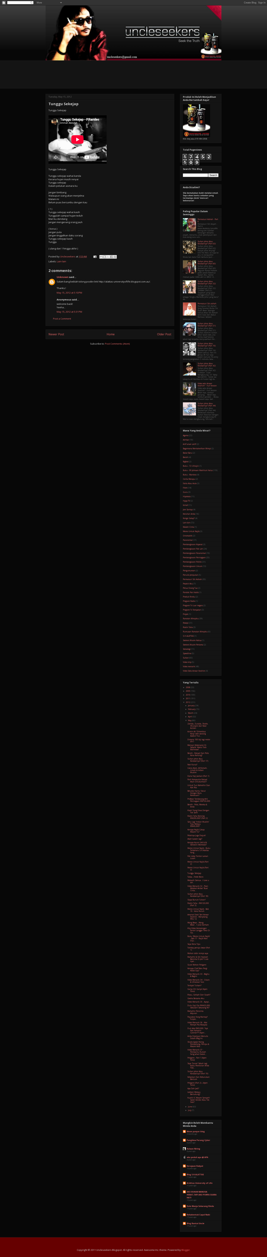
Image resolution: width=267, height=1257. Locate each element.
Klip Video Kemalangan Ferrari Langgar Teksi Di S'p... (198, 930)
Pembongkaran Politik (192, 562)
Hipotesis (187, 496)
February (192, 709)
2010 (188, 695)
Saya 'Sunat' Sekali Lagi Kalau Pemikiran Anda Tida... (198, 1065)
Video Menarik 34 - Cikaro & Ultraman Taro (198, 981)
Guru (185, 492)
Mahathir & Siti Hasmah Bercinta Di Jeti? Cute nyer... (197, 959)
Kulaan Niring (193, 1148)
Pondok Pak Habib (191, 592)
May (190, 720)
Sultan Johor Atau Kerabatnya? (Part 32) (207, 282)
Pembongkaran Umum (192, 566)
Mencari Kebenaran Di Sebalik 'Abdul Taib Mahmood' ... (196, 747)
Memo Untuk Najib (191, 531)
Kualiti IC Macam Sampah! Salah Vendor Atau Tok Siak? (198, 1099)
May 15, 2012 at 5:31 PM (69, 311)
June (190, 1106)
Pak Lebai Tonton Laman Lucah (197, 857)
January (191, 705)
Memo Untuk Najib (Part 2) (198, 862)
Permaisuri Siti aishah (207, 303)
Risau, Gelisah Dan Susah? (198, 994)
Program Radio (189, 601)
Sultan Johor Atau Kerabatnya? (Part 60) (207, 262)
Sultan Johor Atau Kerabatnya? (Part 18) (197, 895)
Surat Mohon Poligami (196, 964)
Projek (185, 614)
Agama (185, 435)
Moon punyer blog (196, 1131)
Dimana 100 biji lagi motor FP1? (198, 740)
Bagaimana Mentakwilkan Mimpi (197, 448)
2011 (188, 698)
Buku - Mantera (189, 474)
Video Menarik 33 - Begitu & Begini (198, 975)
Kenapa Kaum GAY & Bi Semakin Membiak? (197, 843)
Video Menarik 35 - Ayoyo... (198, 1002)
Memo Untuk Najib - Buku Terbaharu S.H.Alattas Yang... (198, 850)
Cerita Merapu (189, 479)
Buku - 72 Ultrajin (191, 466)
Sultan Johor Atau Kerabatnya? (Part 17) (197, 759)
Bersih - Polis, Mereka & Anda (197, 805)
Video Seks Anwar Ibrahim (194, 671)
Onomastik (187, 535)
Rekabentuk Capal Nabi (198, 1214)
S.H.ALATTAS (188, 636)
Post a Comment (62, 318)
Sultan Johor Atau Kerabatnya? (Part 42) (207, 364)
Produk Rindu (189, 596)
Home (111, 334)
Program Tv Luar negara (193, 605)
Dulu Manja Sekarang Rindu (200, 1206)
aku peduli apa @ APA (197, 1157)
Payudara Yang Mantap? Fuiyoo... (197, 1018)
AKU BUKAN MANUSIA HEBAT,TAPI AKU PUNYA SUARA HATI (202, 1195)
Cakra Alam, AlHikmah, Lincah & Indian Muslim (197, 770)
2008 (188, 687)
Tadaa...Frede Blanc (195, 877)
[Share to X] (108, 257)
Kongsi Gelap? (189, 518)
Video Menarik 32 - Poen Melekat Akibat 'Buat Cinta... (197, 888)
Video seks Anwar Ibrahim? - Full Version (207, 384)
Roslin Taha (188, 627)
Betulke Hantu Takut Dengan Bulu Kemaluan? (196, 793)
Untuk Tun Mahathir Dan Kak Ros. (198, 786)
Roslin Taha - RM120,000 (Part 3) (198, 904)
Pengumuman (189, 570)
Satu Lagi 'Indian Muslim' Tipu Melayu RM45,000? (198, 824)
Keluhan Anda (189, 514)
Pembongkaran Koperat (193, 544)
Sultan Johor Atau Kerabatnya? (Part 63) (207, 242)
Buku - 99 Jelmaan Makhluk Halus (198, 470)
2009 (188, 691)
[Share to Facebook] (111, 257)
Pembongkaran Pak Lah (193, 548)
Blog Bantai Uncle (195, 1223)
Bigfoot (186, 461)
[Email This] (101, 257)
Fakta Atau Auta (190, 483)
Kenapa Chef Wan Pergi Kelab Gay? (197, 969)
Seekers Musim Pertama (193, 644)
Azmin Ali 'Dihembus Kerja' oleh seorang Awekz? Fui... (196, 733)
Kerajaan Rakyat (195, 1166)
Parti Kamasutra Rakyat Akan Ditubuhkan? (197, 780)
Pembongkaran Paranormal (194, 553)
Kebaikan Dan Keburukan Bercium (198, 1078)
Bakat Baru (187, 453)
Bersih (185, 457)
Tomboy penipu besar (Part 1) (198, 948)
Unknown (62, 277)
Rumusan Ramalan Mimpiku (195, 631)
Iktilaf (185, 505)
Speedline (187, 653)
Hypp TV (186, 501)
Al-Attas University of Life (200, 1183)
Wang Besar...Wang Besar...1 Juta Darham (198, 923)
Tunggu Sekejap (194, 873)
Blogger (185, 1250)
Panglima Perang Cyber (198, 1140)
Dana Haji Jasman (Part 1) (198, 776)
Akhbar (186, 439)
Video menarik (189, 666)
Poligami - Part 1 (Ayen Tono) (197, 1058)
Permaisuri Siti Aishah (192, 579)
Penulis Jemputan (190, 575)
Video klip (187, 662)
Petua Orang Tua (190, 588)
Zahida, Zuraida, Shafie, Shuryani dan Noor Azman (197, 725)
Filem (185, 487)
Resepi (185, 623)
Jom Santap (188, 509)
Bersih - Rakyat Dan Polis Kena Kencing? (198, 754)
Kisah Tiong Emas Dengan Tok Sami (198, 811)
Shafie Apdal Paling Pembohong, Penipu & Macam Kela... (198, 1044)
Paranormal (188, 540)
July (190, 1110)
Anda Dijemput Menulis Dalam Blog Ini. (197, 1037)
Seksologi (187, 649)
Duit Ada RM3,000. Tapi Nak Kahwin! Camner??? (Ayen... (197, 1030)
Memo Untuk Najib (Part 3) (198, 868)
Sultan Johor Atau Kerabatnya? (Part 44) (207, 404)
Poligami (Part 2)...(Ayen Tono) (197, 1084)
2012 (188, 702)
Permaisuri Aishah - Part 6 (208, 220)
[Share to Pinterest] (115, 257)
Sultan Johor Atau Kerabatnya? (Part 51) (207, 324)
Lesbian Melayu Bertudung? (194, 1093)
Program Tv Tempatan (192, 610)
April (190, 716)
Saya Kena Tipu (193, 944)
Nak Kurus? (192, 764)
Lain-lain (61, 261)
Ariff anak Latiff (189, 444)
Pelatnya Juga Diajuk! (196, 835)
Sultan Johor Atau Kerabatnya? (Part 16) (207, 344)
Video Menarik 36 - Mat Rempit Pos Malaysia (197, 1023)
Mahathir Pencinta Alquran (195, 1012)
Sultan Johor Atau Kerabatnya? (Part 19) (197, 1072)
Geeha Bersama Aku (195, 998)
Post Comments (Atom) (117, 343)
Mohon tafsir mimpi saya (197, 953)
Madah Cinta (188, 527)
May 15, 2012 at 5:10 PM (69, 292)
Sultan (186, 657)
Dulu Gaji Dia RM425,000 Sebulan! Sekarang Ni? (198, 1006)
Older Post (164, 334)
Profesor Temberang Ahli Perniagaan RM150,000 (198, 800)
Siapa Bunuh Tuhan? (196, 899)
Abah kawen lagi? (194, 839)
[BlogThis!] (104, 257)
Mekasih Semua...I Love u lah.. (198, 881)
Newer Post (56, 334)
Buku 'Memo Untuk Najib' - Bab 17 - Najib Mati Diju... (198, 938)
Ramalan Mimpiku (191, 618)
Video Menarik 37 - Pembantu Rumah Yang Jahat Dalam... (197, 1051)
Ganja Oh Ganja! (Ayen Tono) (197, 990)
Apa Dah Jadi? (193, 1088)
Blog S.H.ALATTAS (195, 1174)
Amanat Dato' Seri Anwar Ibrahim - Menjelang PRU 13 (198, 916)
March (191, 713)
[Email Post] (94, 256)
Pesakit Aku (188, 583)
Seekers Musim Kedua (192, 640)
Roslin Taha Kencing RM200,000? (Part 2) (197, 817)
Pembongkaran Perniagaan (194, 557)
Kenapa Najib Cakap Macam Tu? (196, 830)
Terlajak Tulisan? (194, 985)
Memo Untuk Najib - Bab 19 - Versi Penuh (198, 910)
